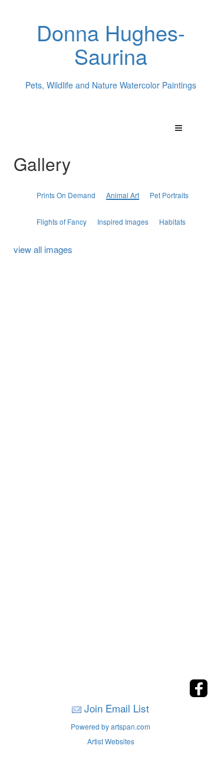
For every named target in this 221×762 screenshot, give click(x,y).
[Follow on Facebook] (198, 694)
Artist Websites (110, 741)
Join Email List (116, 708)
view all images (43, 249)
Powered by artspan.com (110, 726)
